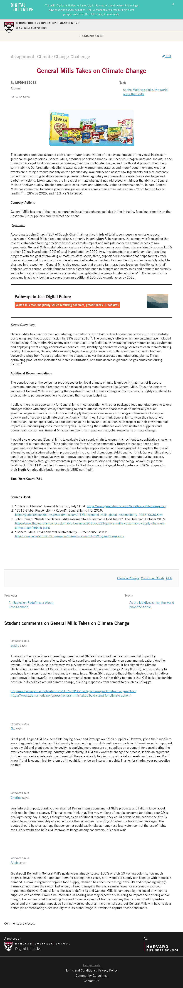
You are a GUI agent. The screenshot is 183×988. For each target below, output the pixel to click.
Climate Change (128, 578)
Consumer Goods (152, 578)
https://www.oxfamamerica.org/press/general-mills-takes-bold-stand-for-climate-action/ (70, 695)
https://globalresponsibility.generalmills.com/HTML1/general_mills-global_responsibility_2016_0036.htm (88, 515)
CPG (169, 578)
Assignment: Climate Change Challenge (50, 56)
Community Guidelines (91, 975)
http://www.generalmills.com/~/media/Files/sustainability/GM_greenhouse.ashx (69, 536)
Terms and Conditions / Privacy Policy (92, 970)
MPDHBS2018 (25, 82)
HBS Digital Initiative (63, 5)
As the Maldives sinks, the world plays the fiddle (145, 92)
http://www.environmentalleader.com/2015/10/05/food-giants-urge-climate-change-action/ (73, 691)
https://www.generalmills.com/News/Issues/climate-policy (126, 506)
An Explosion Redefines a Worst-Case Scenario (31, 604)
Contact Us (91, 981)
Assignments (91, 36)
